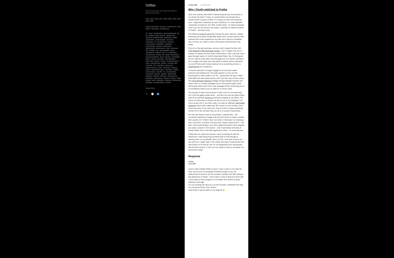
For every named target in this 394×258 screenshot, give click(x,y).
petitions (174, 67)
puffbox (175, 69)
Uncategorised (164, 28)
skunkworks (149, 74)
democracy (174, 48)
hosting (153, 59)
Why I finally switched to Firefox (207, 9)
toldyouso (163, 76)
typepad (148, 80)
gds (163, 54)
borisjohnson (170, 35)
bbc (178, 33)
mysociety (149, 65)
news (179, 26)
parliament (166, 67)
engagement (150, 52)
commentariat (161, 42)
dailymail (159, 46)
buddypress (168, 37)
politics (148, 28)
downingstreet (164, 50)
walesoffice (160, 80)
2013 (151, 19)
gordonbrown (175, 54)
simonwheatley (171, 72)
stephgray (149, 76)
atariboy (191, 161)
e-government (171, 26)
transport (167, 78)
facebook (158, 52)
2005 (151, 21)
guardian (168, 57)
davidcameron (161, 48)
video (153, 80)
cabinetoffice (150, 39)
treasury (173, 78)
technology (155, 28)
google (167, 54)
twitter (179, 78)
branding (149, 37)
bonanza (162, 35)
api (147, 33)
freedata (158, 54)
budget (175, 37)
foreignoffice (172, 52)
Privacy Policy (150, 88)
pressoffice (168, 69)
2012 (156, 19)
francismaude (150, 54)
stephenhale (172, 74)
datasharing (167, 46)
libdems (157, 61)
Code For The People (152, 26)
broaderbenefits (158, 37)
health (148, 59)
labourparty (149, 61)
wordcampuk (176, 80)
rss (164, 72)
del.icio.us (209, 98)
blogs (157, 35)
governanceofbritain (152, 57)
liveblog (163, 61)
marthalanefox (155, 63)
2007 (179, 19)
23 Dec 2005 (192, 5)
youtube (168, 82)
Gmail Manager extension (202, 81)
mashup (164, 63)
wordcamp (168, 80)
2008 (174, 19)
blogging (151, 35)
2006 (147, 21)
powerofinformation (157, 69)
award (151, 33)
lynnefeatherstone (173, 61)
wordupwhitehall (158, 82)
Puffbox (151, 5)
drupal (172, 50)
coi (155, 42)
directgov (152, 50)
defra (168, 48)
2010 (165, 19)
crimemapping (150, 46)
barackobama (158, 33)
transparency (158, 78)
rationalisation (150, 72)
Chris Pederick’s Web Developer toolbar (204, 51)
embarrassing (193, 67)
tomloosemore (172, 76)
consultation (160, 44)
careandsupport (160, 39)
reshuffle (159, 72)
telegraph (156, 76)
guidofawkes (176, 57)
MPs (176, 63)
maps (147, 63)
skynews (157, 74)
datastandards (150, 48)
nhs (154, 65)
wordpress (149, 82)
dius (157, 50)
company (163, 26)
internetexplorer (170, 59)
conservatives (150, 44)
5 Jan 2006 (192, 163)
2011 (161, 19)
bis (147, 35)
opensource (169, 65)
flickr (163, 52)
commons (170, 42)
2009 (170, 19)
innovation (160, 59)
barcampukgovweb (170, 33)
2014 (147, 19)
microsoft (170, 63)
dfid (147, 50)
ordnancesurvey (151, 67)
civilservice (149, 42)
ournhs (159, 67)
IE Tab (205, 125)
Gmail (216, 70)
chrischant (170, 39)
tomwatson (149, 78)
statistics (164, 74)
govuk (162, 57)
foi (167, 52)
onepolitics (160, 65)
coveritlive (168, 44)
